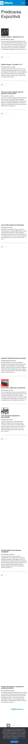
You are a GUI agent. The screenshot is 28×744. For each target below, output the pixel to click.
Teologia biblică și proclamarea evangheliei (11, 551)
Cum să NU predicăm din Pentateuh (12, 225)
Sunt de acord (14, 741)
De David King (5, 227)
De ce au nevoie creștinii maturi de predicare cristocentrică (12, 92)
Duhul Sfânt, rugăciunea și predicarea (13, 388)
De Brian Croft (5, 419)
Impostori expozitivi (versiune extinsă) (13, 358)
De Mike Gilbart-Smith (6, 360)
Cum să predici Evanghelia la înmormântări (10, 416)
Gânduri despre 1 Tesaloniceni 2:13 (12, 37)
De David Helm (5, 390)
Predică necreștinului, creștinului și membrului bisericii (12, 687)
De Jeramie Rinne (5, 96)
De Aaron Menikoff (6, 690)
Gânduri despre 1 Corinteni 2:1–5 (11, 64)
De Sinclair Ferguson (6, 67)
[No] (26, 735)
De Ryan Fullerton (5, 39)
